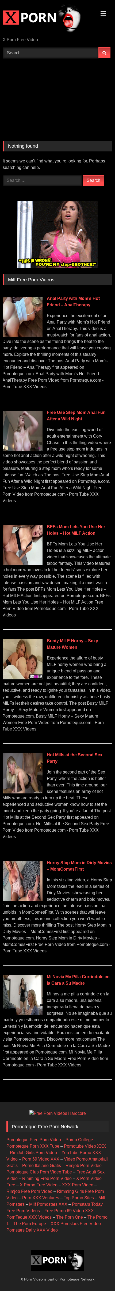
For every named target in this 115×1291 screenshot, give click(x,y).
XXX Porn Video (77, 1185)
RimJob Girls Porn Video (33, 1152)
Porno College (79, 1139)
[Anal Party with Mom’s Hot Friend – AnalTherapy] (22, 335)
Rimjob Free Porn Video (29, 1191)
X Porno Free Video (38, 1185)
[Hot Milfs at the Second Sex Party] (22, 792)
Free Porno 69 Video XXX (69, 1210)
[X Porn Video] (47, 19)
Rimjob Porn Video (84, 1165)
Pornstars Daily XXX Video (32, 1230)
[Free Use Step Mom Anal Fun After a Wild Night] (22, 449)
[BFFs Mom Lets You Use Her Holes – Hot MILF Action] (22, 563)
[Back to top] (98, 1275)
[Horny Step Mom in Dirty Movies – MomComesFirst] (22, 900)
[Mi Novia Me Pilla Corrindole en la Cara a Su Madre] (22, 1014)
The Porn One (69, 1217)
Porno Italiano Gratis (41, 1165)
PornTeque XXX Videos (29, 1217)
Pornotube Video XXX (85, 1146)
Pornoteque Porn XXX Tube (32, 1146)
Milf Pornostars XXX (48, 1204)
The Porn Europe (29, 1223)
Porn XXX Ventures (40, 1198)
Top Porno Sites (79, 1198)
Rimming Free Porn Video (47, 1178)
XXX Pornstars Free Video (76, 1223)
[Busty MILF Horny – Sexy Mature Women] (22, 678)
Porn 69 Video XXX (40, 1159)
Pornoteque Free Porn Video (33, 1139)
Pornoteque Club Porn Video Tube (39, 1172)
